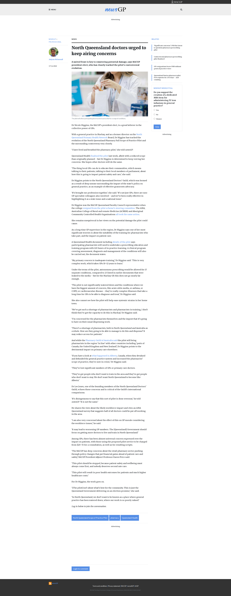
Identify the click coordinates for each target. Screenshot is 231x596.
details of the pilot (121, 242)
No (157, 115)
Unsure (159, 119)
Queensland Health (130, 518)
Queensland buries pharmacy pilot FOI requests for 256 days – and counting (167, 77)
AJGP (136, 586)
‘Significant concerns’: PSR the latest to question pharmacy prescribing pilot (168, 48)
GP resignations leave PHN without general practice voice (167, 67)
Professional (55, 42)
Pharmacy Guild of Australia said (101, 340)
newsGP (52, 39)
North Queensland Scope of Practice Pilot (90, 518)
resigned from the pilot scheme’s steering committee (109, 208)
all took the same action (127, 214)
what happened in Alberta (104, 356)
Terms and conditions (100, 586)
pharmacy (115, 518)
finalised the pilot (99, 156)
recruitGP (130, 586)
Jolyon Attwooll (56, 59)
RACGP (123, 586)
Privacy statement (114, 586)
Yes (157, 110)
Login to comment (80, 569)
